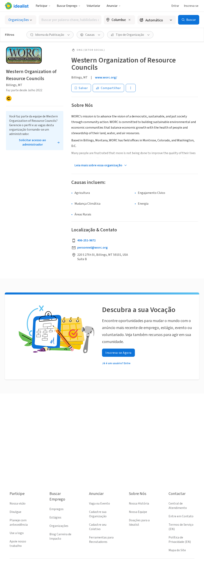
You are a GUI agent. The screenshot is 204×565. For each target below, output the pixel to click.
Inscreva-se (191, 6)
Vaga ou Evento (99, 503)
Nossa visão (18, 503)
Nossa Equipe (138, 512)
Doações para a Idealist (139, 522)
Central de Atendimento (178, 505)
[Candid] (9, 98)
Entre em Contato (181, 516)
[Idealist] (16, 5)
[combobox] (70, 20)
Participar (41, 6)
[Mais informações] (119, 20)
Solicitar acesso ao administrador (32, 142)
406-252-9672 (86, 240)
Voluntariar (93, 6)
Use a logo (17, 533)
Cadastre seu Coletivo (97, 526)
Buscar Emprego (67, 6)
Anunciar (112, 6)
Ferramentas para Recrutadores (101, 539)
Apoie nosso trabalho (18, 543)
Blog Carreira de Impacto (60, 536)
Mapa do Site (177, 550)
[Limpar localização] (129, 20)
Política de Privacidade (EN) (180, 539)
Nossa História (139, 503)
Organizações (58, 526)
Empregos (56, 509)
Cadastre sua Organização (98, 514)
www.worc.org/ (106, 77)
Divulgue (15, 512)
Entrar (175, 6)
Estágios (55, 517)
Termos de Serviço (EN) (181, 526)
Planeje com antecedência (19, 522)
